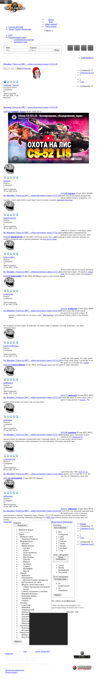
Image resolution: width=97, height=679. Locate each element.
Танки (11, 29)
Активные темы (20, 42)
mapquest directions (64, 200)
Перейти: (17, 523)
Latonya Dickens (11, 346)
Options (83, 524)
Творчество (26, 29)
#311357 (64, 509)
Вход (51, 22)
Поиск (51, 19)
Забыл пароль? (51, 24)
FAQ (10, 35)
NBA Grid (50, 517)
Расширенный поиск (17, 37)
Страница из (87, 73)
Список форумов (15, 27)
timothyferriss (9, 218)
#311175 (64, 395)
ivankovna (8, 294)
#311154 (6, 365)
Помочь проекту (11, 672)
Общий (17, 29)
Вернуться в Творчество (62, 522)
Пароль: (33, 47)
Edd (25, 651)
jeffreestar (8, 496)
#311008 (64, 193)
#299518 (6, 111)
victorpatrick (9, 459)
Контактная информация (14, 670)
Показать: (57, 525)
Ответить (27, 68)
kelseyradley (9, 257)
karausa (6, 181)
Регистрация (51, 26)
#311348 (6, 478)
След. (82, 82)
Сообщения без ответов (24, 40)
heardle (83, 400)
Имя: (8, 47)
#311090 (6, 276)
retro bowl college (50, 239)
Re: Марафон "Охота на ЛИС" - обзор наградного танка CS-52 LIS (32, 195)
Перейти (57, 595)
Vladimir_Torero (10, 85)
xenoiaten (7, 420)
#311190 (64, 432)
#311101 (64, 309)
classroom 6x (77, 437)
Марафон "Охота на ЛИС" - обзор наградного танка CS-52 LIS (30, 64)
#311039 (6, 237)
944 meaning (48, 315)
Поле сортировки (60, 555)
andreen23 (8, 383)
